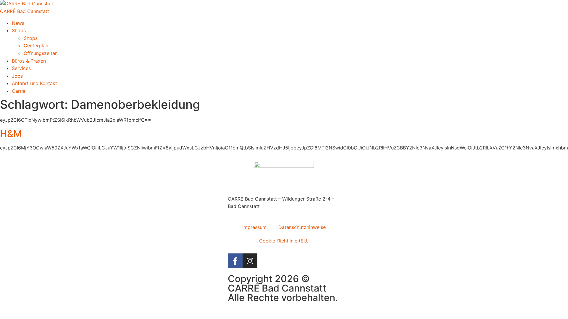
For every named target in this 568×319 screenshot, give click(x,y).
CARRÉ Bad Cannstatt (24, 11)
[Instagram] (250, 260)
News (18, 23)
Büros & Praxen (29, 61)
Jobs (17, 76)
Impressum (254, 227)
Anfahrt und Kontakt (34, 83)
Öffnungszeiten (41, 53)
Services (21, 68)
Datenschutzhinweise (302, 227)
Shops (19, 30)
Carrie (18, 91)
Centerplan (36, 45)
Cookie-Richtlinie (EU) (284, 241)
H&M (11, 133)
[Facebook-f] (235, 260)
